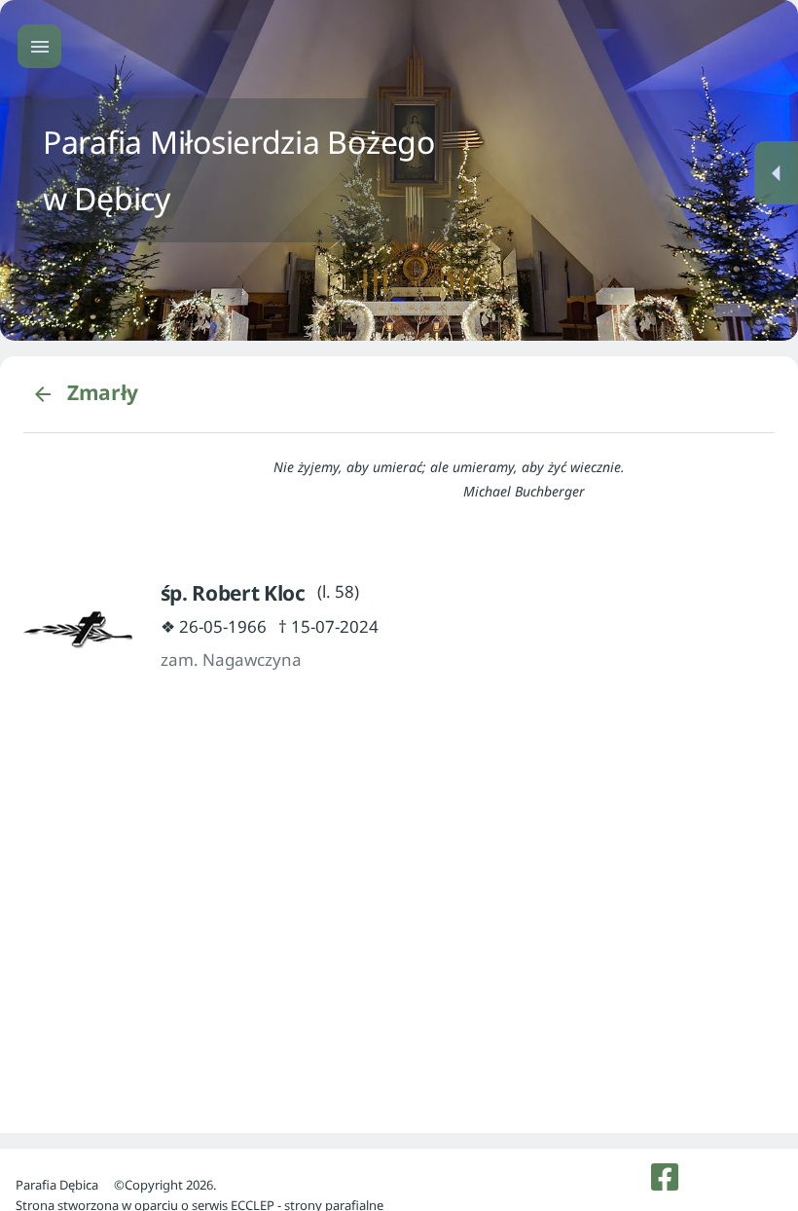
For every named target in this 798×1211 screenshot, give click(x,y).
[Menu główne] (39, 46)
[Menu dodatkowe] (776, 172)
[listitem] (665, 1177)
